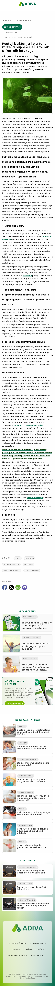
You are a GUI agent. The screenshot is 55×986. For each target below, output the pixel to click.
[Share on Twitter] (11, 587)
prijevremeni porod (12, 570)
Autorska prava (38, 943)
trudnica (27, 275)
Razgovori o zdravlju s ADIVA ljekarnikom (31, 886)
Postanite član (15, 703)
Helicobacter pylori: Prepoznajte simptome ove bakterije (33, 812)
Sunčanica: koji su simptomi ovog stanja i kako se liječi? (31, 779)
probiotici (29, 558)
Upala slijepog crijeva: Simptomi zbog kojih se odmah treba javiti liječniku (33, 730)
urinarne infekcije (11, 564)
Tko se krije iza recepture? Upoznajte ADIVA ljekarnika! (31, 870)
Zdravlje (6, 20)
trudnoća (28, 564)
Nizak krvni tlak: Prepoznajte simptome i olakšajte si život (31, 746)
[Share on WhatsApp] (18, 587)
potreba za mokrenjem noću (28, 425)
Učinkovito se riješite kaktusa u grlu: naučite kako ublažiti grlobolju (32, 829)
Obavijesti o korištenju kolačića (27, 949)
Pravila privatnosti (17, 955)
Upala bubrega (35, 497)
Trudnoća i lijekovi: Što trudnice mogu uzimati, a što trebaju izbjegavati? (33, 796)
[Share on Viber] (24, 587)
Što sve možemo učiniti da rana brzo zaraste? (33, 762)
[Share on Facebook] (4, 587)
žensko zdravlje (32, 570)
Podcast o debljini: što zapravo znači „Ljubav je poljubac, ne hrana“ (33, 904)
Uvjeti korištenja (17, 943)
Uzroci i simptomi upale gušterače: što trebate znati (31, 845)
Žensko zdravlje (23, 20)
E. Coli (17, 558)
